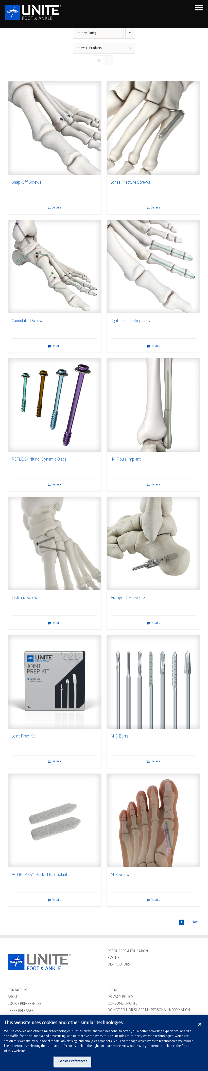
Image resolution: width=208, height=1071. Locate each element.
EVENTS (114, 958)
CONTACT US (17, 991)
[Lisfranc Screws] (54, 543)
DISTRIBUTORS (119, 965)
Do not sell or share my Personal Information (149, 1010)
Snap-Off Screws (27, 182)
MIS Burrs (120, 736)
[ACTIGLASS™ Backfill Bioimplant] (54, 820)
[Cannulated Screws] (54, 266)
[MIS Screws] (153, 820)
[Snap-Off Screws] (54, 128)
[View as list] (108, 61)
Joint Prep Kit (23, 736)
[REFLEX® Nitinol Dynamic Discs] (54, 405)
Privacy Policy (120, 997)
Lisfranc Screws (26, 598)
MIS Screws (121, 875)
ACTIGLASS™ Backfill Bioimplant (39, 875)
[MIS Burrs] (153, 682)
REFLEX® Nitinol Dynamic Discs (39, 459)
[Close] (199, 1024)
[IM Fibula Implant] (153, 405)
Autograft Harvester (128, 598)
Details (56, 208)
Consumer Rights (122, 1004)
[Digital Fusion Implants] (153, 266)
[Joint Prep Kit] (54, 682)
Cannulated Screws (28, 321)
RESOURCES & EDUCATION (128, 952)
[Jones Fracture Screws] (153, 128)
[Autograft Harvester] (153, 543)
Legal (113, 991)
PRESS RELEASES (21, 1011)
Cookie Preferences (72, 1061)
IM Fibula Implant (126, 459)
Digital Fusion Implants (130, 321)
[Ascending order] (130, 33)
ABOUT (13, 997)
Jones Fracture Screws (130, 182)
